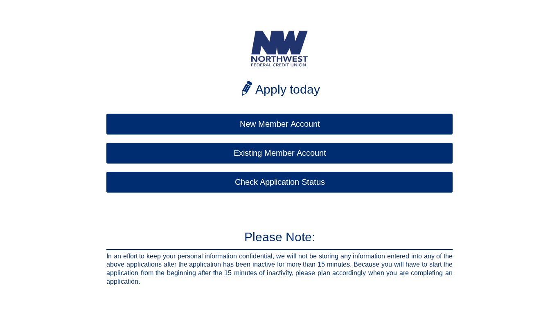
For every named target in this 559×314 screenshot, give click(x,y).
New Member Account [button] (280, 123)
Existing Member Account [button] (280, 152)
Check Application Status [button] (280, 181)
